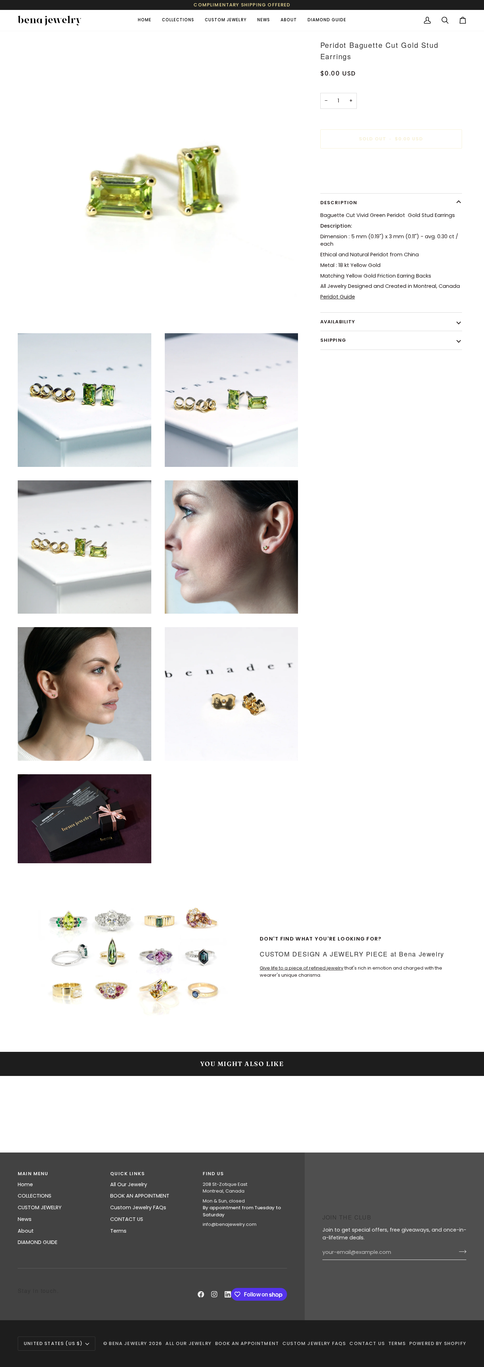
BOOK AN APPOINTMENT (139, 1195)
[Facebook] (201, 1294)
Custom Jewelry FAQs (138, 1207)
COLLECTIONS (34, 1195)
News (25, 1219)
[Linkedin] (228, 1294)
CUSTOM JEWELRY (40, 1207)
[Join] (460, 1251)
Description (339, 202)
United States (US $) (53, 1343)
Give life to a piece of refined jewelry (301, 968)
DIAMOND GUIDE (37, 1242)
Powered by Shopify (437, 1343)
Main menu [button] (33, 1173)
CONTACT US (126, 1219)
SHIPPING (333, 340)
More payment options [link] (349, 181)
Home (25, 1184)
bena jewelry (128, 1343)
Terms (118, 1230)
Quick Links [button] (127, 1173)
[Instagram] (214, 1294)
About (26, 1230)
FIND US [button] (213, 1173)
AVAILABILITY (337, 321)
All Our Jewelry (128, 1184)
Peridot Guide (337, 296)
